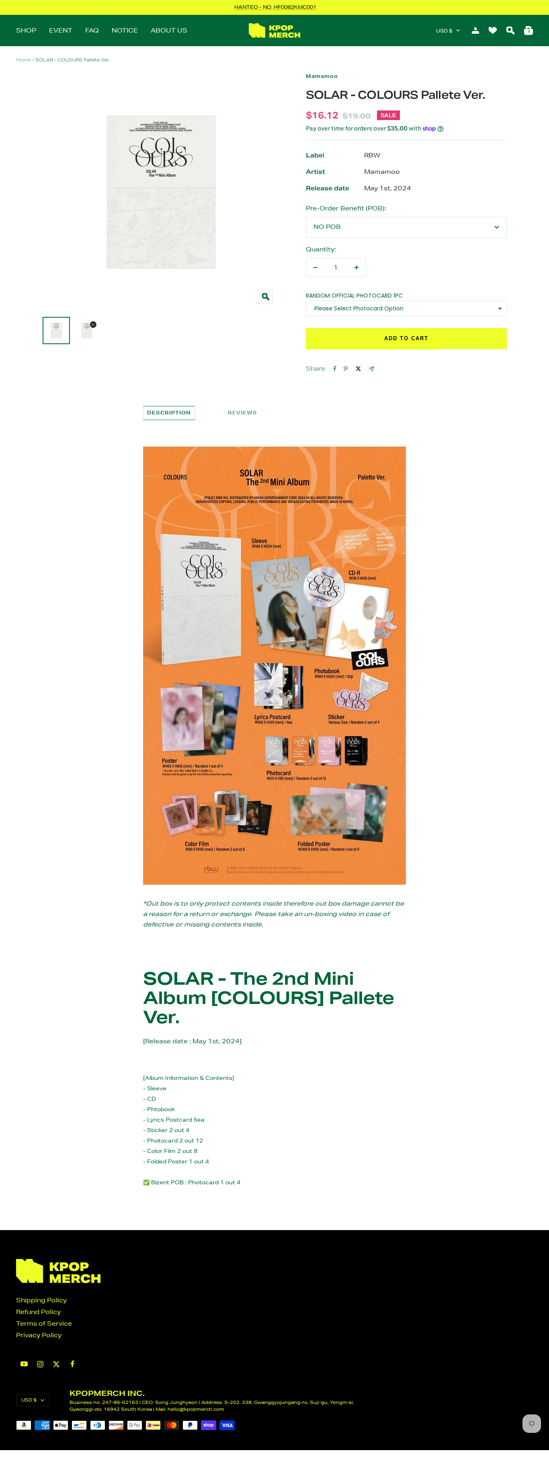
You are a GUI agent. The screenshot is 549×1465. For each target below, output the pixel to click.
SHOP (26, 30)
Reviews (242, 412)
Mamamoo (322, 76)
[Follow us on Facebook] (72, 1364)
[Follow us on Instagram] (40, 1364)
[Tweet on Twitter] (358, 368)
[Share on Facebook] (334, 368)
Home (23, 60)
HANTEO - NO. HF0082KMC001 (275, 7)
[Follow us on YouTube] (24, 1364)
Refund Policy (38, 1312)
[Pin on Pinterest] (346, 368)
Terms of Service (44, 1323)
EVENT (60, 30)
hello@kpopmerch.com (196, 1409)
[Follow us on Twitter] (56, 1364)
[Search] (510, 30)
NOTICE (125, 30)
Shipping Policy (41, 1300)
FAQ (92, 30)
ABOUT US (169, 30)
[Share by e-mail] (371, 368)
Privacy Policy (38, 1335)
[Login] (475, 30)
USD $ (444, 30)
